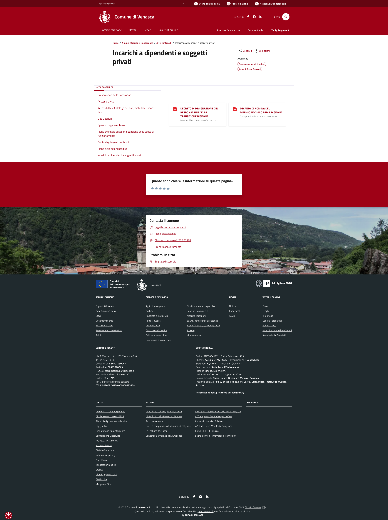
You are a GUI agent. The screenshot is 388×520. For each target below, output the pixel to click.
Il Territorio (268, 316)
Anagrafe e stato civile (157, 316)
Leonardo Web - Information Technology (215, 435)
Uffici (98, 316)
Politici (99, 335)
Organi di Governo (105, 306)
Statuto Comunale (105, 450)
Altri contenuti (164, 43)
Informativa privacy (105, 455)
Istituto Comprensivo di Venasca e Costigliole (168, 426)
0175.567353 (107, 360)
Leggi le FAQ (102, 426)
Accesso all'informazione (229, 30)
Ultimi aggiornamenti (106, 474)
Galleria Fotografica (272, 320)
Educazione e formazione (158, 340)
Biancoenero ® (206, 511)
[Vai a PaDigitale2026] (273, 283)
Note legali (101, 460)
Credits (99, 469)
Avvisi (232, 316)
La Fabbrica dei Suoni (156, 431)
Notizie (232, 306)
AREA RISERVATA (194, 515)
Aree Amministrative (106, 311)
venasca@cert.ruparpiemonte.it (118, 371)
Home (115, 43)
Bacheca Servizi (104, 445)
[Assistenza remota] (264, 507)
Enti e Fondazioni (104, 325)
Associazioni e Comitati (274, 335)
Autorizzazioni (153, 325)
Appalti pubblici (153, 320)
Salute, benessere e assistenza (202, 320)
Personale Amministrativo (109, 330)
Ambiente (151, 311)
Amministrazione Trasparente (137, 43)
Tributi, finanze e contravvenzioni (203, 325)
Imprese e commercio (197, 311)
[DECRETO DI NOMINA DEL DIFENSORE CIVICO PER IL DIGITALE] (234, 109)
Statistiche (101, 479)
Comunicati (234, 311)
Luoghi (266, 311)
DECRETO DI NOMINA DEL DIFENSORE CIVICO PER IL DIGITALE (261, 110)
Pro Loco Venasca (154, 421)
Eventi (266, 306)
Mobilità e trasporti (196, 316)
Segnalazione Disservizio (108, 435)
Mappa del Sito (103, 484)
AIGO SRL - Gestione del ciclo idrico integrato (218, 411)
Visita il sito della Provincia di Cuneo (164, 416)
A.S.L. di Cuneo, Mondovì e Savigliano (213, 426)
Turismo (190, 330)
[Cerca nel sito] (285, 16)
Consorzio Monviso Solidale (208, 421)
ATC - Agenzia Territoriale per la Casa (213, 416)
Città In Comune (253, 507)
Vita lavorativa (194, 335)
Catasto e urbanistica (156, 330)
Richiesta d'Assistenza (107, 440)
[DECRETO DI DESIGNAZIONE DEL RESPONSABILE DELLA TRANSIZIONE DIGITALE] (175, 109)
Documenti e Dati (104, 320)
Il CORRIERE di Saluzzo (207, 431)
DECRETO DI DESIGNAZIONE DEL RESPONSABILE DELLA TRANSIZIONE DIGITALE (199, 112)
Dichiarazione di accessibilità (110, 416)
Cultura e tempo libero (157, 335)
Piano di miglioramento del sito (111, 421)
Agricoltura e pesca (155, 306)
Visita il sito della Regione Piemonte (164, 411)
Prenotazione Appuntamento (110, 431)
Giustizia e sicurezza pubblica (201, 306)
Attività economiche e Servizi (277, 330)
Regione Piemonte (107, 3)
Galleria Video (269, 325)
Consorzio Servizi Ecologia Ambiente (164, 435)
